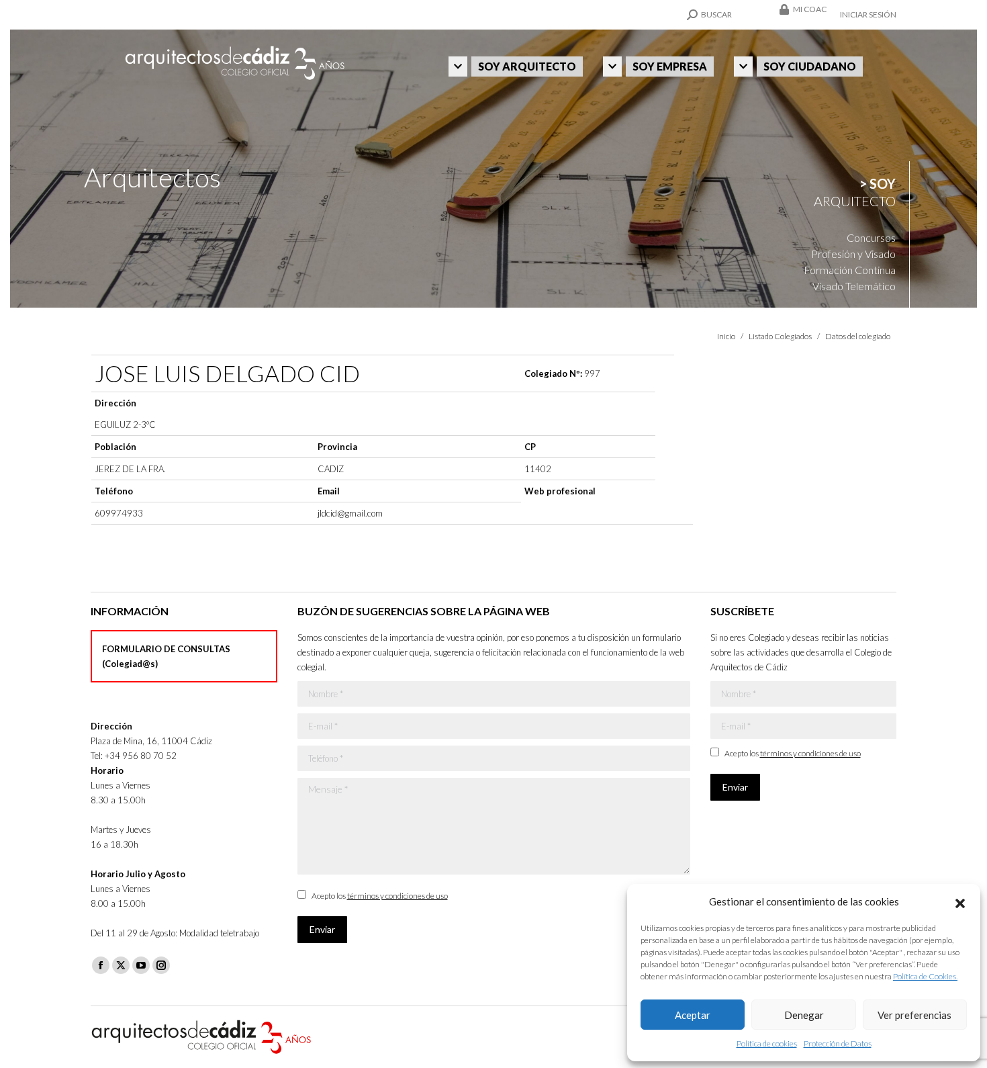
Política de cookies (767, 1043)
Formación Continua (850, 269)
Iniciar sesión (868, 14)
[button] (960, 901)
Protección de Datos (838, 1043)
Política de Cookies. (925, 976)
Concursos (871, 237)
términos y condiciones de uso (397, 896)
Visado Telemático (854, 285)
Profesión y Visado (853, 253)
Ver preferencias (914, 1015)
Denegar (804, 1015)
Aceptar (692, 1015)
